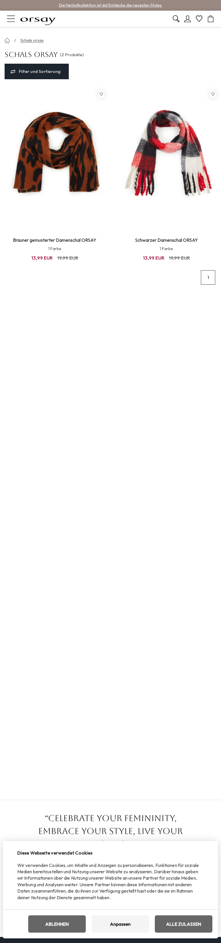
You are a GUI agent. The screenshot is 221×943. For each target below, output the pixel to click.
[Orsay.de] (38, 18)
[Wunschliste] (199, 18)
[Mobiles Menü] (11, 19)
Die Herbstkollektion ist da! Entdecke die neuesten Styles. (110, 5)
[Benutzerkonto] (187, 18)
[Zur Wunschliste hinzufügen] (101, 94)
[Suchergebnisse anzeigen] (176, 18)
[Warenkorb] (210, 18)
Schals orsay (32, 40)
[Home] (7, 40)
